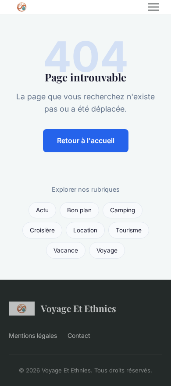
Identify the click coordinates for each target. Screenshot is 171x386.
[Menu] (153, 7)
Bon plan (79, 210)
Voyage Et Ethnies (78, 308)
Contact (79, 335)
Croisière (42, 230)
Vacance (65, 250)
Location (85, 230)
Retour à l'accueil (85, 140)
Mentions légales (33, 335)
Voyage (107, 250)
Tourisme (129, 230)
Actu (42, 210)
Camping (122, 210)
